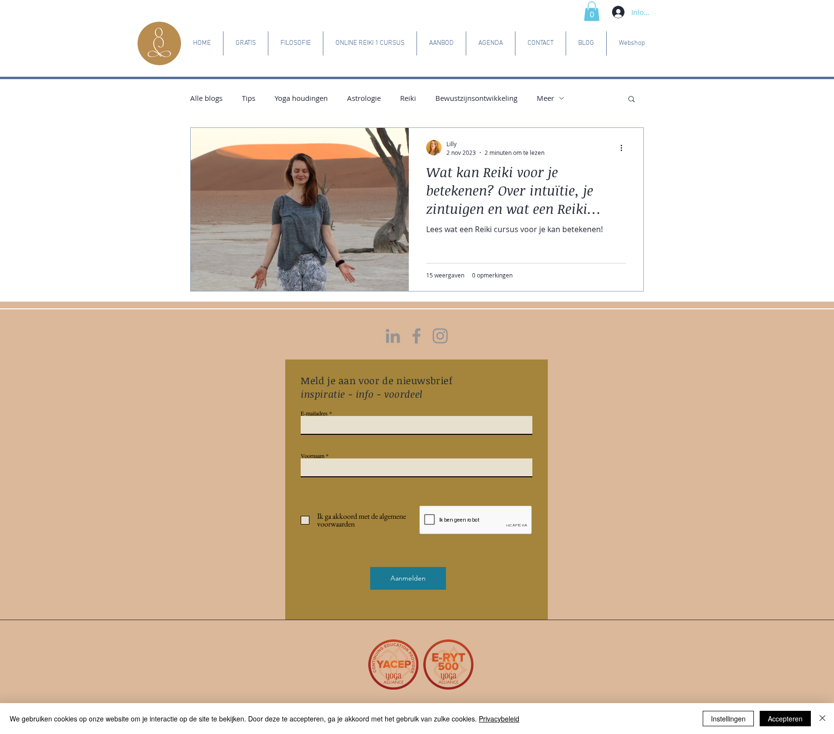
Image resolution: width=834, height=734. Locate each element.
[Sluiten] (822, 718)
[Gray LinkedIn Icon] (393, 336)
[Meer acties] (624, 147)
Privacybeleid (499, 718)
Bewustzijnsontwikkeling (476, 98)
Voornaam (312, 455)
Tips (248, 98)
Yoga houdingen (301, 98)
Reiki (408, 98)
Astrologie (364, 98)
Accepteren (785, 718)
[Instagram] (440, 336)
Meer (545, 98)
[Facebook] (416, 336)
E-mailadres (314, 413)
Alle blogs (206, 98)
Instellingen (728, 718)
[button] (592, 11)
